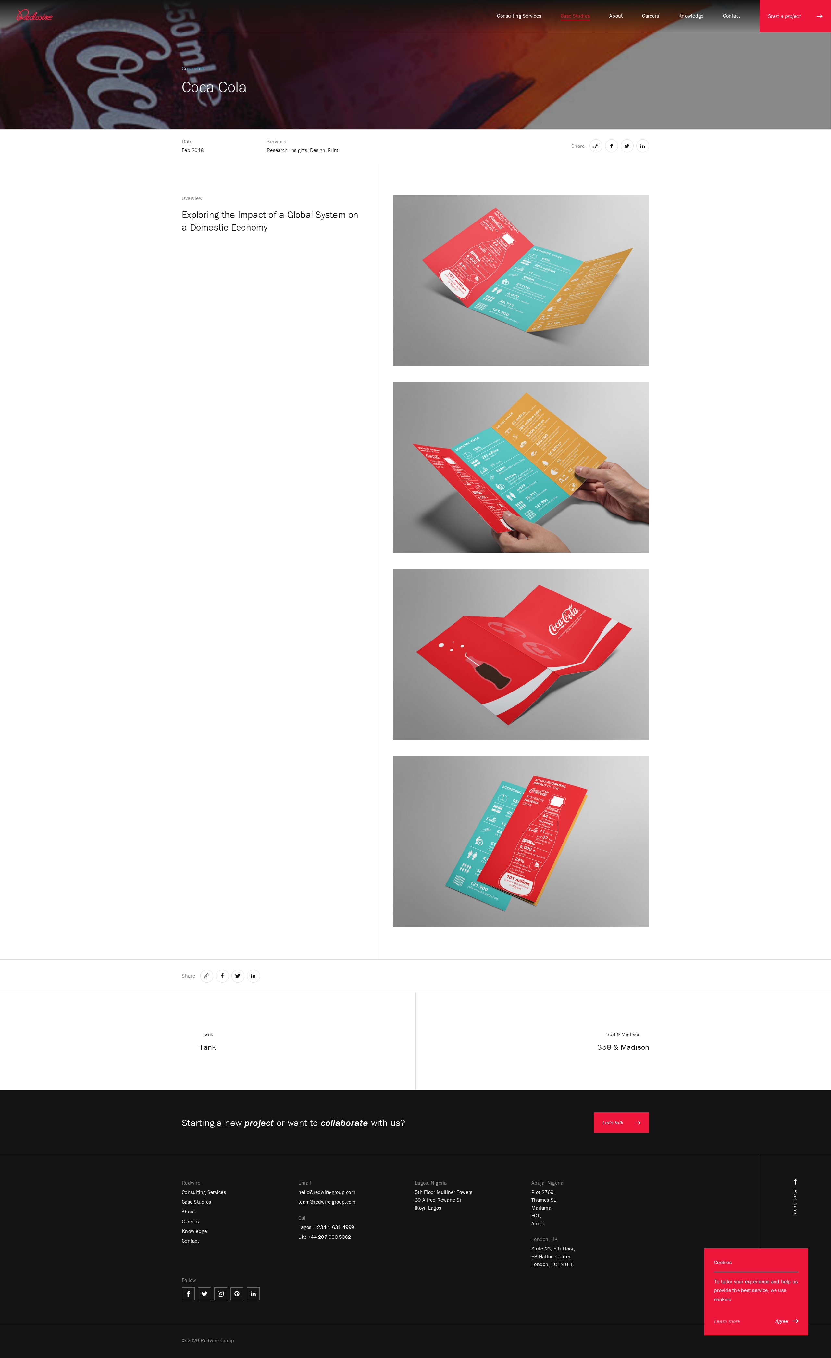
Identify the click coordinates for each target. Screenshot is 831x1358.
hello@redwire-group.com (326, 1192)
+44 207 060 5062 (329, 1237)
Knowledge (194, 1231)
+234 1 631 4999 (334, 1227)
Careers (190, 1221)
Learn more (727, 1321)
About (188, 1211)
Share (578, 146)
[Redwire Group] (34, 14)
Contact (190, 1240)
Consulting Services (204, 1192)
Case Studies (196, 1202)
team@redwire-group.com (327, 1202)
